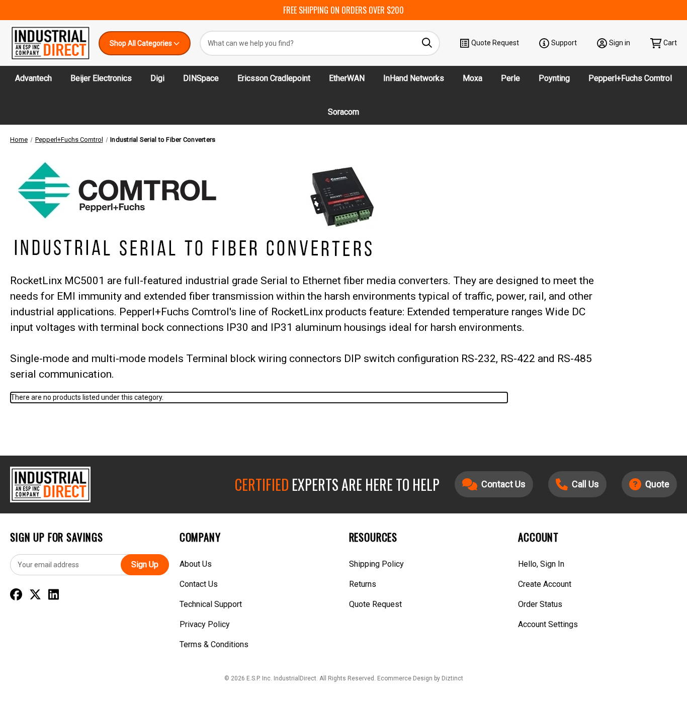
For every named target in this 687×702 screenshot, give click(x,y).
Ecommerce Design (405, 678)
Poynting (554, 78)
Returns (362, 584)
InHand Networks (413, 78)
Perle (510, 78)
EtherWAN (347, 78)
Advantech (33, 78)
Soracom (343, 112)
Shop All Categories (142, 43)
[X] (35, 595)
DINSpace (201, 78)
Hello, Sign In (541, 564)
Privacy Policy (205, 624)
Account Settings (548, 624)
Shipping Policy (376, 564)
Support (564, 43)
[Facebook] (16, 595)
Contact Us (199, 584)
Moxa (472, 78)
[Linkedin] (53, 595)
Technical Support (211, 604)
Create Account (544, 584)
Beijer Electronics (101, 78)
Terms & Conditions (214, 644)
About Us (196, 564)
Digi (157, 78)
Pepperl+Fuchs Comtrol (630, 78)
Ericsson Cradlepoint (273, 78)
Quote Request (495, 43)
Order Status (540, 604)
